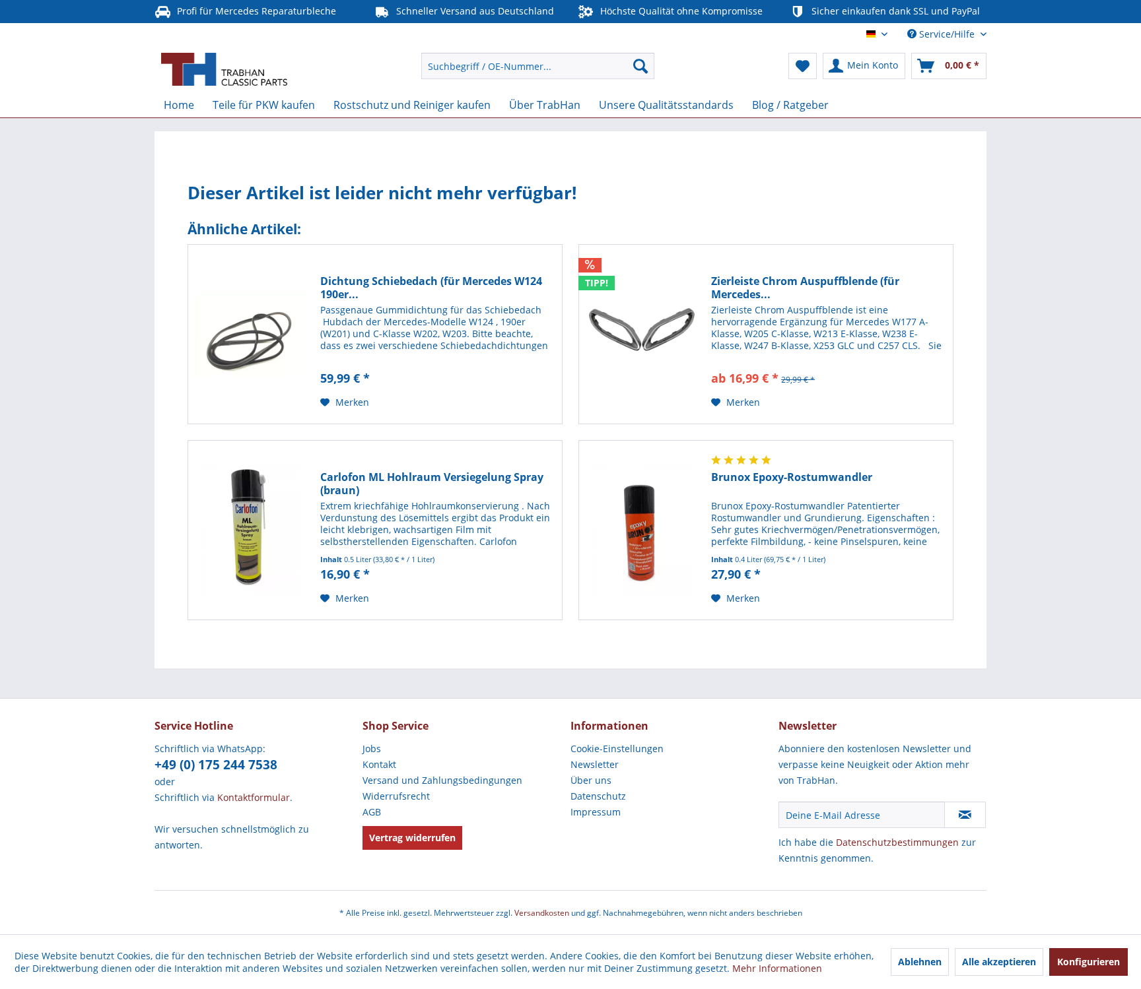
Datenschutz (598, 796)
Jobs (372, 748)
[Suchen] (640, 66)
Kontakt (379, 764)
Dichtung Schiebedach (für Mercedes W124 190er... (431, 287)
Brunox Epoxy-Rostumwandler (791, 477)
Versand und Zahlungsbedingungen (442, 780)
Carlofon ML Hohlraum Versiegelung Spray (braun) (431, 483)
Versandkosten (541, 912)
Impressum (595, 812)
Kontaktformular (253, 797)
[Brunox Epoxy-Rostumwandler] (642, 530)
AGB (372, 812)
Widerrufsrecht (396, 796)
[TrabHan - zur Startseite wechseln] (224, 69)
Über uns (590, 780)
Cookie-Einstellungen (617, 748)
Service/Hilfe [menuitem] (946, 34)
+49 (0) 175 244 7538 (216, 764)
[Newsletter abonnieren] (965, 815)
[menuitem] (537, 66)
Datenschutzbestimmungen (897, 842)
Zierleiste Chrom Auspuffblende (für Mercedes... (805, 287)
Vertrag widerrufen (412, 837)
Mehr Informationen (777, 968)
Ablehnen (920, 961)
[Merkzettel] (802, 66)
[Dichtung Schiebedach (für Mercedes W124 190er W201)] (251, 334)
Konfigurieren (1088, 961)
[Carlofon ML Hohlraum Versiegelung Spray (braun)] (251, 530)
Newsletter (594, 764)
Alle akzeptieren (999, 961)
